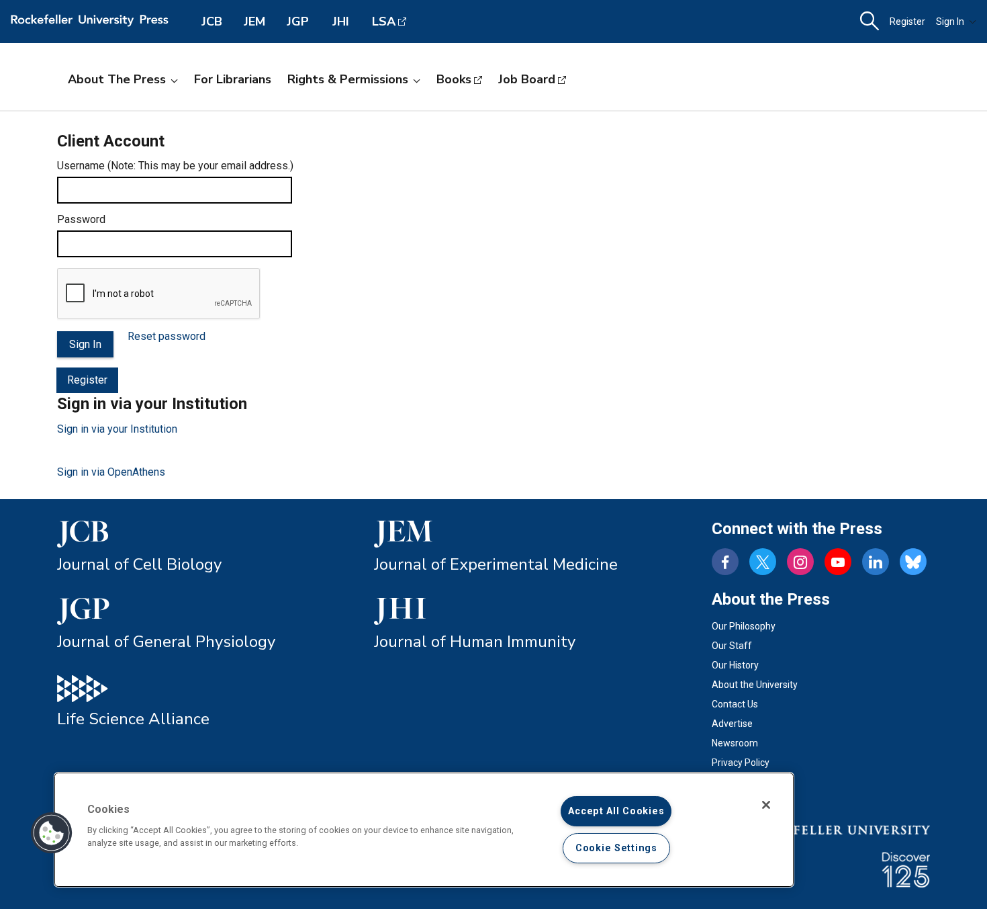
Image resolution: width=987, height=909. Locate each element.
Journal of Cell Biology (139, 564)
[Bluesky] (913, 561)
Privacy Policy (740, 762)
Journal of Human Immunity (474, 641)
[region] (424, 830)
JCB (211, 21)
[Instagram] (800, 561)
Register (907, 21)
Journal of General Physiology (166, 641)
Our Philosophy (743, 626)
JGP (298, 21)
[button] (51, 833)
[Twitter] (762, 561)
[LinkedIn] (875, 561)
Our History (735, 665)
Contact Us (735, 704)
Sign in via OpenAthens (111, 472)
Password (81, 219)
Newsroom (735, 743)
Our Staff (732, 645)
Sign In (950, 21)
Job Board (526, 79)
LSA (383, 21)
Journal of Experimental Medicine (496, 564)
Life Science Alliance (133, 719)
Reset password (166, 336)
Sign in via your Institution (117, 429)
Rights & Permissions (347, 79)
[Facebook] (725, 561)
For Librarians (232, 79)
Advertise (732, 723)
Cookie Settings (616, 848)
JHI (340, 21)
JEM (254, 21)
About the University (755, 684)
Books (453, 79)
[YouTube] (838, 561)
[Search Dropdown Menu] (869, 21)
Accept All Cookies (616, 811)
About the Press (117, 79)
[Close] (766, 805)
